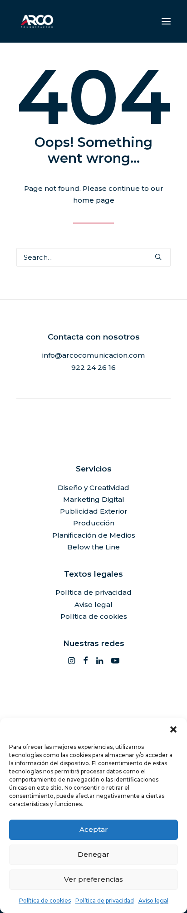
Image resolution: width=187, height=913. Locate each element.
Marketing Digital (93, 499)
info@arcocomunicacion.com (93, 355)
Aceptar (93, 829)
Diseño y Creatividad (93, 487)
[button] (173, 729)
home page (93, 200)
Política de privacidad (104, 900)
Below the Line (93, 547)
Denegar (93, 854)
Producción (93, 523)
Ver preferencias (93, 879)
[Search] (93, 257)
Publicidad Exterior (94, 511)
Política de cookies (45, 900)
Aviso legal (153, 900)
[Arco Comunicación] (37, 21)
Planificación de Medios (93, 535)
